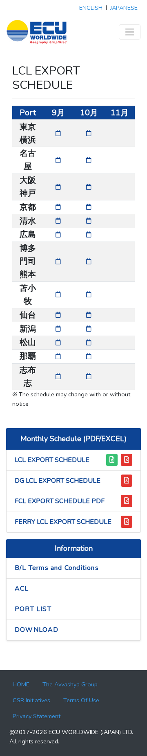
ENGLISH (90, 8)
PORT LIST (33, 608)
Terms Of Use (81, 700)
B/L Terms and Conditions (57, 567)
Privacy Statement (36, 716)
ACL (22, 588)
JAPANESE (124, 8)
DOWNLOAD (37, 629)
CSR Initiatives (31, 700)
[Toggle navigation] (129, 32)
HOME (21, 684)
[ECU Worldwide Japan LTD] (37, 32)
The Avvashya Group (70, 684)
